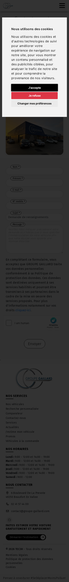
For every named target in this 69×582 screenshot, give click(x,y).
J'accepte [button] (34, 87)
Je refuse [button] (35, 95)
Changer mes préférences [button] (34, 103)
